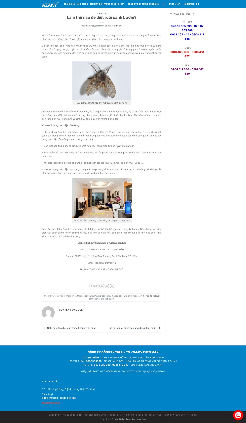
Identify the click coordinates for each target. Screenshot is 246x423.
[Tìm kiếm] (164, 4)
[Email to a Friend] (101, 286)
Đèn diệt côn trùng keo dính (132, 415)
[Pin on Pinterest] (106, 286)
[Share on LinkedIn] (112, 286)
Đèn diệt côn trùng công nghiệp (107, 4)
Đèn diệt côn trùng (102, 296)
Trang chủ (69, 4)
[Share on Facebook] (91, 286)
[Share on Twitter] (96, 286)
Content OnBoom (113, 26)
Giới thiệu (82, 4)
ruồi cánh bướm (107, 299)
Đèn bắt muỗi (155, 415)
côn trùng (89, 296)
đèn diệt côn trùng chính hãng (124, 296)
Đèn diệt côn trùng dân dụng (143, 4)
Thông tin (101, 13)
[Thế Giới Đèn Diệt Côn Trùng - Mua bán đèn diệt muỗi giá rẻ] (51, 4)
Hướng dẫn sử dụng (174, 415)
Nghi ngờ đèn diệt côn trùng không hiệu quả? (71, 328)
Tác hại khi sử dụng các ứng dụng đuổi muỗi (132, 328)
